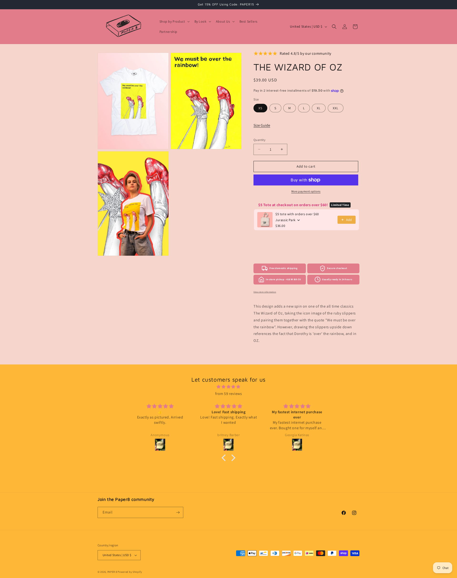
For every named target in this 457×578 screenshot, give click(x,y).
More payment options (306, 191)
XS (260, 108)
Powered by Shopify (130, 571)
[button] (174, 21)
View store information (264, 291)
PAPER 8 (112, 571)
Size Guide (261, 125)
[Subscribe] (178, 512)
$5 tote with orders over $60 (297, 214)
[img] (228, 386)
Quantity (259, 140)
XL (319, 108)
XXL (335, 108)
